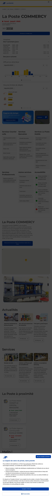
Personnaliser (26, 494)
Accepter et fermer (26, 489)
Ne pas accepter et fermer (43, 456)
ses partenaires (27, 464)
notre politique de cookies (18, 484)
